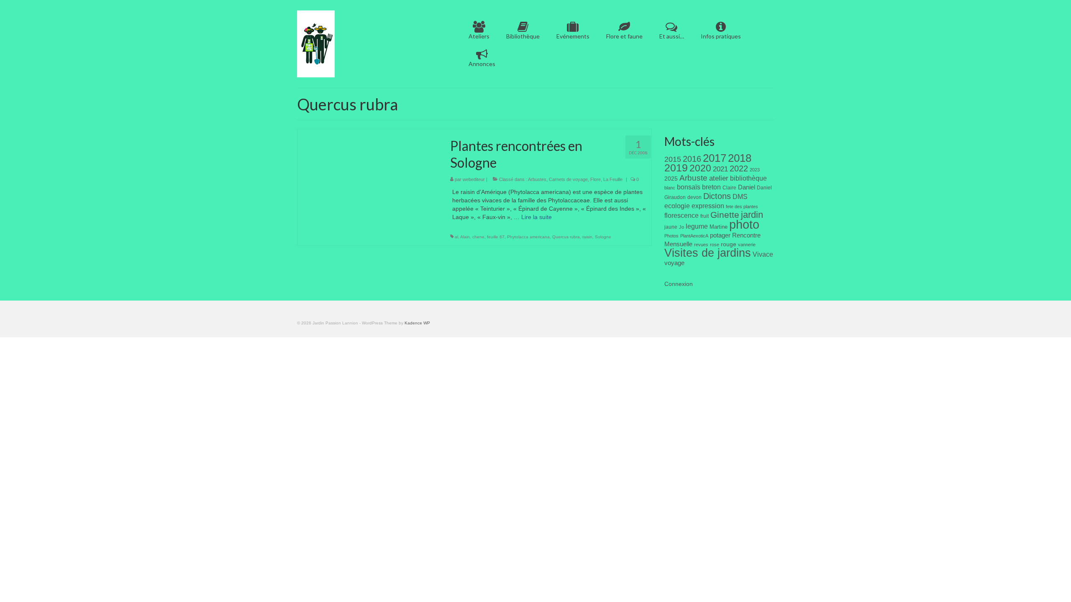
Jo (681, 227)
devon (694, 197)
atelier (718, 178)
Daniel (746, 187)
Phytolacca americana (528, 237)
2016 (692, 158)
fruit (704, 216)
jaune (670, 227)
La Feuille (613, 179)
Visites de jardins (707, 253)
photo (744, 224)
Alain (465, 237)
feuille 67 (496, 237)
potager (720, 235)
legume (697, 226)
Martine (719, 227)
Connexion (678, 284)
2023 (755, 169)
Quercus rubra (566, 237)
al (456, 237)
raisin (587, 237)
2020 (700, 168)
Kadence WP (417, 323)
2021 (720, 169)
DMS (740, 196)
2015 (672, 159)
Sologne (603, 237)
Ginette (724, 215)
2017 (714, 158)
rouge (728, 244)
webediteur (474, 179)
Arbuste (693, 177)
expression (708, 205)
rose (714, 244)
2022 (739, 168)
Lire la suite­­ (536, 217)
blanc (669, 187)
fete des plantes (742, 206)
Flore (595, 179)
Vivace (763, 254)
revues (701, 244)
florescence (681, 215)
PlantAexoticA (694, 235)
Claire (729, 188)
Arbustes (537, 179)
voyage (674, 262)
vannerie (747, 244)
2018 (739, 158)
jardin (752, 214)
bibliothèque (748, 178)
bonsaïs (688, 187)
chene (478, 237)
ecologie (677, 205)
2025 (671, 178)
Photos (671, 235)
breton (711, 187)
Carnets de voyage (568, 179)
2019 (676, 167)
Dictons (717, 196)
